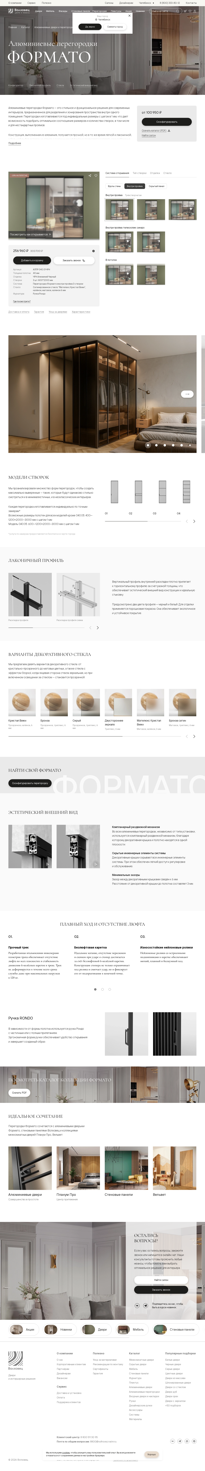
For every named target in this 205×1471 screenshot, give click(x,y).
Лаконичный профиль (40, 85)
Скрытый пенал (156, 186)
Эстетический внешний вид (83, 85)
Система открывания (117, 173)
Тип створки (139, 173)
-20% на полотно (19, 175)
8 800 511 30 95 (89, 1437)
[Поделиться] (90, 175)
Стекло (167, 173)
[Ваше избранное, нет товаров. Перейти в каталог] (190, 11)
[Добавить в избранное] (96, 175)
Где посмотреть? (22, 301)
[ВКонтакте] (137, 1305)
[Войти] (195, 11)
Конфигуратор (15, 85)
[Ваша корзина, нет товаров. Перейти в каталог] (185, 11)
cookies (66, 1452)
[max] (187, 1441)
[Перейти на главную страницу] (18, 11)
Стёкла (60, 85)
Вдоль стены (114, 186)
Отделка (155, 173)
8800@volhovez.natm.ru (103, 1441)
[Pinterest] (194, 1441)
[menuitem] (38, 11)
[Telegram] (145, 1305)
